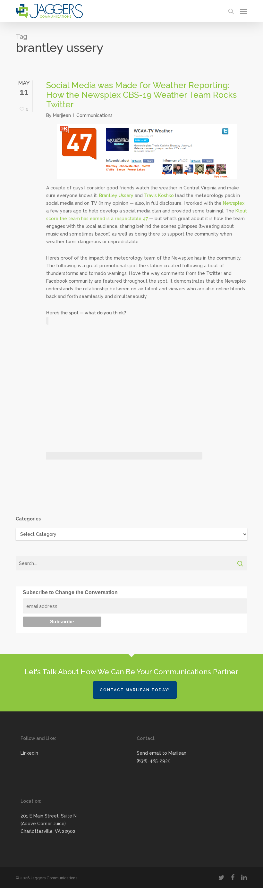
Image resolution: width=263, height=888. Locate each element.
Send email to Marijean (161, 753)
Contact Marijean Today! (135, 690)
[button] (243, 11)
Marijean (62, 115)
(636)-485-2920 (154, 760)
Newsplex (233, 203)
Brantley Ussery (116, 195)
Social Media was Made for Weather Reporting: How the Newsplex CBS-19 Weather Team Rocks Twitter (141, 94)
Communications (94, 115)
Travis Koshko (159, 195)
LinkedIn (29, 753)
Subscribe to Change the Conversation (70, 592)
